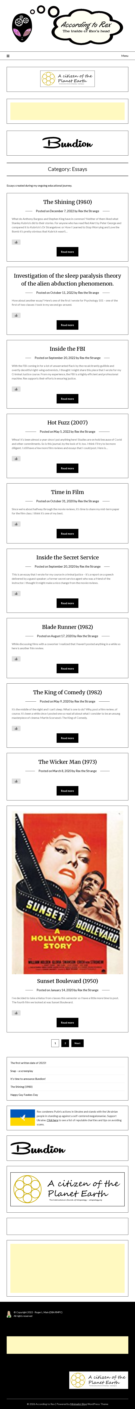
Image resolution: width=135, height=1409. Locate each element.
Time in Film (67, 492)
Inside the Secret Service (67, 557)
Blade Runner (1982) (67, 627)
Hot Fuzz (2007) (67, 422)
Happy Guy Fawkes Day (24, 1094)
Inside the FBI (67, 348)
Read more (67, 251)
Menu (124, 55)
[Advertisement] (67, 111)
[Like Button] (16, 242)
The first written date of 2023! (28, 1062)
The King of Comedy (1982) (67, 692)
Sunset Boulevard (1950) (67, 981)
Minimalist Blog (78, 1404)
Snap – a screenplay (21, 1070)
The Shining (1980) (67, 202)
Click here (52, 1120)
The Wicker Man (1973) (67, 762)
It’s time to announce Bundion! (28, 1078)
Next (78, 1043)
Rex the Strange (88, 211)
